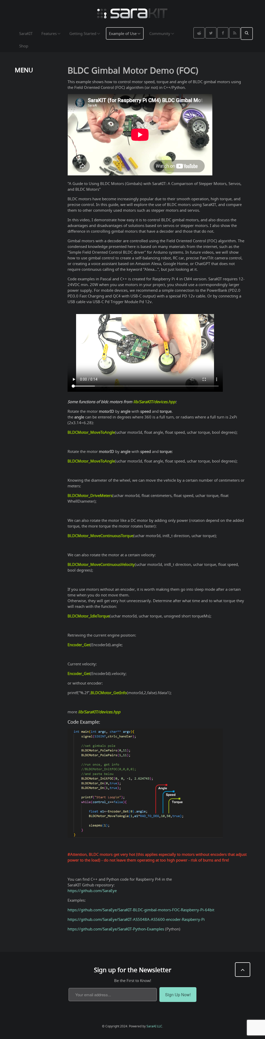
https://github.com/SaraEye (92, 890)
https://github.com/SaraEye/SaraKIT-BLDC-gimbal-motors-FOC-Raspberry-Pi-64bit (141, 909)
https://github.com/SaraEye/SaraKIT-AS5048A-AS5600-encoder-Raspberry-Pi (136, 919)
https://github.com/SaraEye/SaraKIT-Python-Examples (116, 928)
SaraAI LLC (154, 1026)
